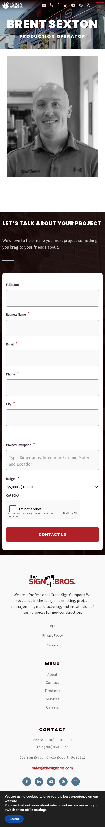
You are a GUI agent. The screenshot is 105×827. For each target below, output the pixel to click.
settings (40, 810)
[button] (100, 5)
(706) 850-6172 (58, 739)
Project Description (20, 444)
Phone (12, 374)
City (10, 403)
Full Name (14, 284)
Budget (12, 478)
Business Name (18, 314)
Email (12, 344)
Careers (52, 645)
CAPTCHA (12, 496)
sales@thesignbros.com (52, 767)
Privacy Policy (52, 635)
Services (52, 698)
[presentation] (43, 509)
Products (52, 690)
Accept (14, 819)
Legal (52, 625)
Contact (52, 682)
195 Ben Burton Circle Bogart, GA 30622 (52, 757)
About (52, 674)
